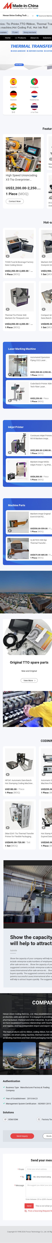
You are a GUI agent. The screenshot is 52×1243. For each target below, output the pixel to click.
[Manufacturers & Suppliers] (21, 5)
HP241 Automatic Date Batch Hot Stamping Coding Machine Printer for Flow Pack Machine (18, 782)
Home (7, 37)
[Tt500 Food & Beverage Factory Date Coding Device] (19, 244)
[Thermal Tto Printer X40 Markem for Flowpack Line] (19, 297)
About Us (34, 37)
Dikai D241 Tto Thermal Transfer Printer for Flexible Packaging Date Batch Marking (19, 835)
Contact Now (15, 201)
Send (29, 1205)
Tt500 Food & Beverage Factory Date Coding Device (19, 263)
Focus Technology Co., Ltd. (36, 1231)
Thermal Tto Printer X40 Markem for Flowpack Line (17, 316)
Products (22, 37)
